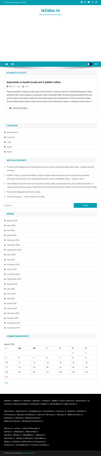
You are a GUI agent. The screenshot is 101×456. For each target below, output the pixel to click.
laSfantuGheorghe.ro (31, 428)
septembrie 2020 (14, 279)
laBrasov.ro (8, 428)
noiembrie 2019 (13, 328)
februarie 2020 (13, 313)
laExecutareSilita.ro (22, 404)
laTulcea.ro (36, 445)
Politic (9, 147)
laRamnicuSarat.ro (33, 418)
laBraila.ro (20, 438)
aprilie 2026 (12, 235)
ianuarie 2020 (12, 318)
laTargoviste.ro (39, 442)
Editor (26, 86)
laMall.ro (55, 401)
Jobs (9, 142)
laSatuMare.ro (40, 438)
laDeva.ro (41, 415)
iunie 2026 (11, 225)
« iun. (6, 383)
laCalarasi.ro (31, 415)
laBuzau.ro (21, 415)
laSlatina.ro (17, 442)
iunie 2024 (11, 255)
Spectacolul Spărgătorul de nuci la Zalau (23, 192)
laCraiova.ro (61, 411)
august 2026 (12, 221)
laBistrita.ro (40, 435)
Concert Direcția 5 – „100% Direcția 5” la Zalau (26, 197)
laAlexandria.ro (32, 432)
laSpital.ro (27, 401)
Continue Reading (19, 108)
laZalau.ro (50, 10)
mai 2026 (11, 230)
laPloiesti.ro (82, 411)
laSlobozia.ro (27, 442)
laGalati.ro (71, 411)
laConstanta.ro (49, 411)
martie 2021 (12, 269)
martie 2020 (12, 308)
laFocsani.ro (51, 415)
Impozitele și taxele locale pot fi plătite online (33, 82)
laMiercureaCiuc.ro (75, 415)
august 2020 (12, 284)
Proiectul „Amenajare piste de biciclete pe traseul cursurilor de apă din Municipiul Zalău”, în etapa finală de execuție (50, 168)
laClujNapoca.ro (35, 411)
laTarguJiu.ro (10, 445)
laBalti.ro (45, 404)
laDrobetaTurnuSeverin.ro (32, 421)
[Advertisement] (50, 41)
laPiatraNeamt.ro (57, 404)
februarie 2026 (13, 240)
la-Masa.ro (46, 401)
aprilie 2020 (12, 303)
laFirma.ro (71, 401)
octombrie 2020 (13, 274)
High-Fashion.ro (70, 404)
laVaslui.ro (9, 432)
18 (19, 367)
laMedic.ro (17, 401)
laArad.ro (8, 435)
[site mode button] (89, 64)
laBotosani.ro (9, 438)
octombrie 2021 (13, 264)
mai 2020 (11, 299)
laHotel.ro (37, 401)
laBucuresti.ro (22, 411)
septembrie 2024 (14, 250)
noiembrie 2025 (13, 245)
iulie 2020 (11, 289)
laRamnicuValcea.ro (12, 421)
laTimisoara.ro (10, 415)
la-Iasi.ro (17, 428)
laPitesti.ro (19, 418)
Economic (11, 137)
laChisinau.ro (36, 404)
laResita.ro (29, 438)
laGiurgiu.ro (62, 415)
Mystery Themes (28, 453)
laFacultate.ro (81, 401)
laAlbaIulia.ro (19, 432)
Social (9, 152)
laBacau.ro (17, 435)
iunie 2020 (11, 294)
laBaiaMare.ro (28, 435)
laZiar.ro (63, 401)
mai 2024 (11, 260)
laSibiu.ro (8, 442)
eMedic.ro (8, 401)
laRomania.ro (9, 411)
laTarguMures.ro (23, 445)
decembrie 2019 (14, 323)
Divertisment (12, 132)
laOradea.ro (9, 418)
